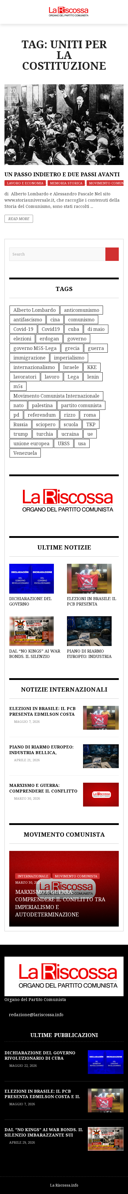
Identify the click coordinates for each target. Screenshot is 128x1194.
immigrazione (29, 357)
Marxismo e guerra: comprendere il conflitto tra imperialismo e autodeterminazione (43, 793)
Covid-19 (23, 329)
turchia (44, 434)
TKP (91, 424)
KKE (92, 367)
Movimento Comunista (76, 876)
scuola (71, 424)
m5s (18, 386)
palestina (42, 405)
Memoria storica (66, 183)
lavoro (52, 376)
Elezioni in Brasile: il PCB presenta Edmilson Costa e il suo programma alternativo (42, 717)
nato (18, 405)
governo (76, 338)
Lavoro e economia (25, 183)
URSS (64, 443)
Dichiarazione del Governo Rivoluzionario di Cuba (30, 607)
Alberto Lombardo (34, 310)
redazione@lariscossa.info (36, 1014)
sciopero (45, 424)
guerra (96, 348)
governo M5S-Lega (35, 348)
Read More (18, 218)
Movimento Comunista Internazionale (56, 396)
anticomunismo (81, 310)
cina (55, 319)
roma (90, 415)
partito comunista (81, 405)
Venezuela (25, 453)
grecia (72, 348)
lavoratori (24, 376)
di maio (96, 329)
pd (16, 415)
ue (90, 434)
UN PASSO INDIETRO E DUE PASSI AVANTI (62, 174)
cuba (73, 329)
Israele (71, 367)
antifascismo (27, 319)
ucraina (70, 434)
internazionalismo (34, 367)
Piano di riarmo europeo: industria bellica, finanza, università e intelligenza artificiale (41, 755)
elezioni (22, 338)
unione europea (31, 443)
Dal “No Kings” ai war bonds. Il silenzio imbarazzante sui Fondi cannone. (34, 659)
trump (20, 434)
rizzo (69, 415)
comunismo (81, 319)
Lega (73, 376)
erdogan (49, 338)
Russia (20, 424)
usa (82, 443)
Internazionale (33, 876)
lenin (93, 376)
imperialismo (69, 357)
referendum (42, 415)
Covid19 (51, 329)
